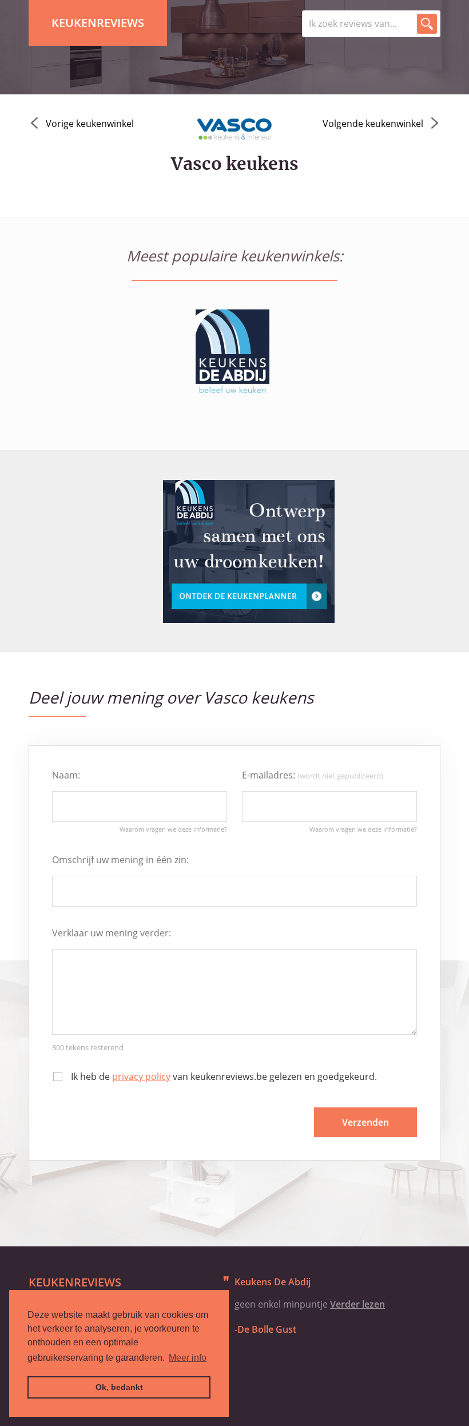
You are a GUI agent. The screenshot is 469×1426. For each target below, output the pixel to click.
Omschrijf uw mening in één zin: (120, 859)
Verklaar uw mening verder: (111, 933)
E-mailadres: (312, 775)
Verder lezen (357, 1304)
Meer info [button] (187, 1358)
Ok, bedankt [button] (119, 1387)
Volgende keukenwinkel (373, 123)
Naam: (66, 775)
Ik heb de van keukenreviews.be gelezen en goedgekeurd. (224, 1076)
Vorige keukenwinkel (90, 123)
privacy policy (141, 1076)
